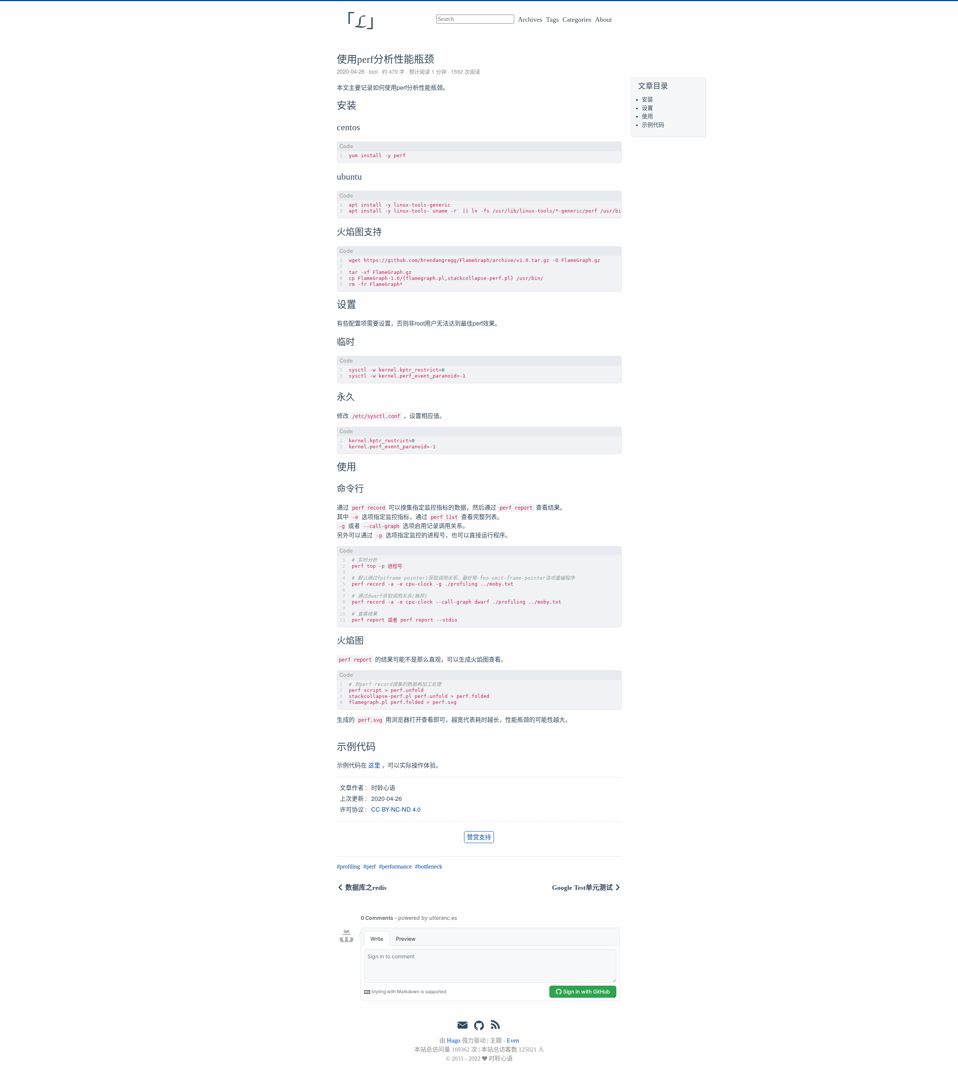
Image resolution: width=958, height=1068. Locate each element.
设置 (647, 108)
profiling (350, 866)
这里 (374, 765)
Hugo (453, 1040)
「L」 (360, 22)
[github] (479, 1026)
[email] (462, 1025)
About (603, 19)
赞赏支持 (479, 837)
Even (513, 1040)
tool (373, 71)
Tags (552, 19)
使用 (647, 116)
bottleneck (430, 866)
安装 (647, 100)
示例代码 (653, 125)
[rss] (495, 1026)
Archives (530, 19)
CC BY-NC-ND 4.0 (396, 809)
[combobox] (475, 19)
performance (397, 866)
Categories (576, 19)
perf (371, 866)
